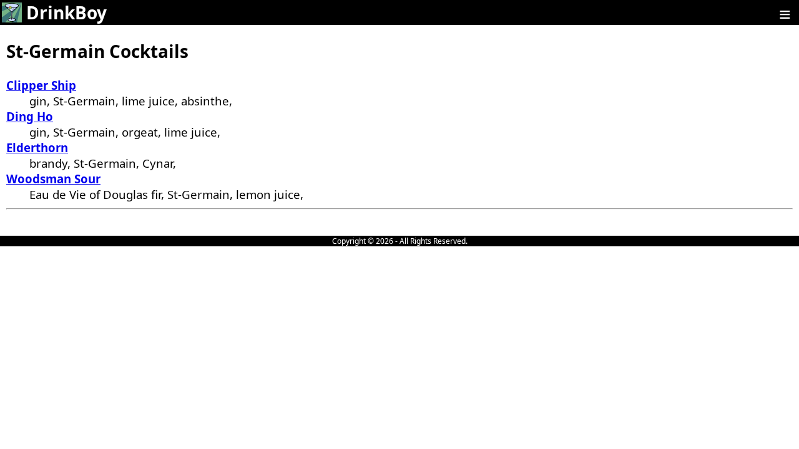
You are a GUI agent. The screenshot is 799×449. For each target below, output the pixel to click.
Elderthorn (37, 147)
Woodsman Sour (53, 178)
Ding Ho (29, 116)
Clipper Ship (41, 85)
